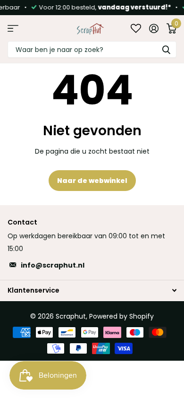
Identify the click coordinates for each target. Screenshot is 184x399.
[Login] (154, 28)
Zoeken (166, 49)
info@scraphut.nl (52, 265)
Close (92, 290)
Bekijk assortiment (13, 28)
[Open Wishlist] (136, 28)
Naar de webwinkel (92, 180)
